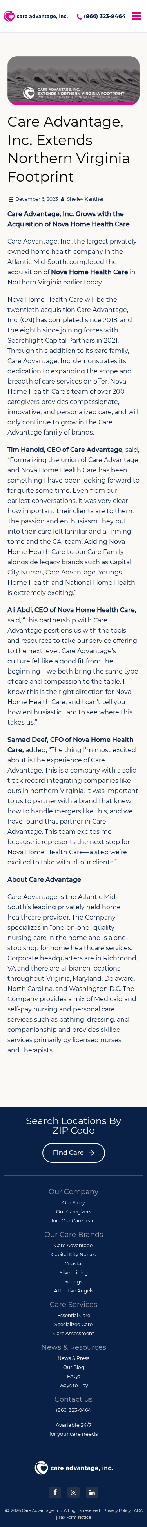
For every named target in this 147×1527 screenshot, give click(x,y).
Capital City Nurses (73, 1254)
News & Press (73, 1358)
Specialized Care (73, 1324)
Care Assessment (73, 1333)
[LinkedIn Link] (92, 1492)
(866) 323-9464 (105, 16)
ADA (138, 1510)
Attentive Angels (73, 1291)
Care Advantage (73, 1245)
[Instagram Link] (73, 1492)
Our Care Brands (73, 1234)
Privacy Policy (117, 1510)
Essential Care (73, 1315)
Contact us (73, 1399)
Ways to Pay (73, 1385)
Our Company (73, 1191)
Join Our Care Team (74, 1221)
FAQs (73, 1376)
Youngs (73, 1282)
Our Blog (73, 1367)
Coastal (73, 1263)
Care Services (73, 1304)
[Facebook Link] (55, 1492)
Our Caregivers (73, 1212)
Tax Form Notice (74, 1517)
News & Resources (73, 1347)
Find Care (68, 1152)
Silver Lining (74, 1273)
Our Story (73, 1203)
